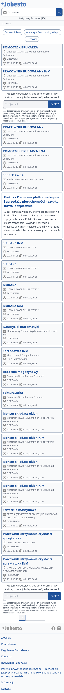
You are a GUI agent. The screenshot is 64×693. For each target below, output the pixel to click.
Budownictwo (13, 32)
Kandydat (6, 656)
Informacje (7, 682)
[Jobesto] (13, 4)
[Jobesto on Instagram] (59, 628)
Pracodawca (8, 644)
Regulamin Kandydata (14, 662)
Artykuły (6, 638)
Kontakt (6, 688)
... (42, 617)
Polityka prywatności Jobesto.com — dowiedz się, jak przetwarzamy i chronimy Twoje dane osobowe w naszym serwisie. (31, 672)
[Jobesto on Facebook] (54, 628)
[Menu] (61, 4)
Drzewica (32, 39)
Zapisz (55, 104)
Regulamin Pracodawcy (15, 650)
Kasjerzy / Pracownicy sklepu (42, 32)
